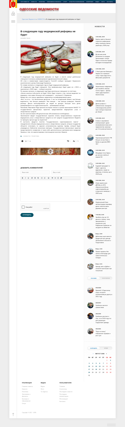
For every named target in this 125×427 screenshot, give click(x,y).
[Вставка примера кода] (55, 177)
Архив (106, 348)
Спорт (65, 1)
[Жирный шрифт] (22, 177)
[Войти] (13, 14)
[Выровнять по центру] (35, 177)
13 (99, 366)
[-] (30, 141)
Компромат (89, 1)
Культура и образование (76, 1)
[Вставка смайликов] (48, 177)
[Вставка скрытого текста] (61, 177)
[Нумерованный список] (44, 177)
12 (96, 366)
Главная (62, 386)
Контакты (110, 1)
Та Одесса (44, 391)
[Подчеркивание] (28, 177)
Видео (97, 1)
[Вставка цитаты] (52, 177)
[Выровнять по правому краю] (38, 177)
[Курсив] (25, 177)
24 (89, 372)
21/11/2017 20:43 (25, 38)
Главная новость (27, 386)
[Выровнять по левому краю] (32, 177)
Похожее (93, 278)
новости (34, 1)
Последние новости (65, 391)
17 (89, 369)
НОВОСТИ (41, 19)
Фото (103, 1)
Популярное (106, 278)
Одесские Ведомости (29, 19)
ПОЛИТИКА (35, 136)
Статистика (63, 389)
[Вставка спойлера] (58, 177)
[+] (26, 141)
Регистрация (63, 399)
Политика (42, 1)
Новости (100, 26)
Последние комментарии (63, 395)
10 (89, 366)
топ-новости (25, 1)
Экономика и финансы (54, 1)
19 (96, 369)
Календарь (93, 348)
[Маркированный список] (41, 177)
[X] (22, 141)
